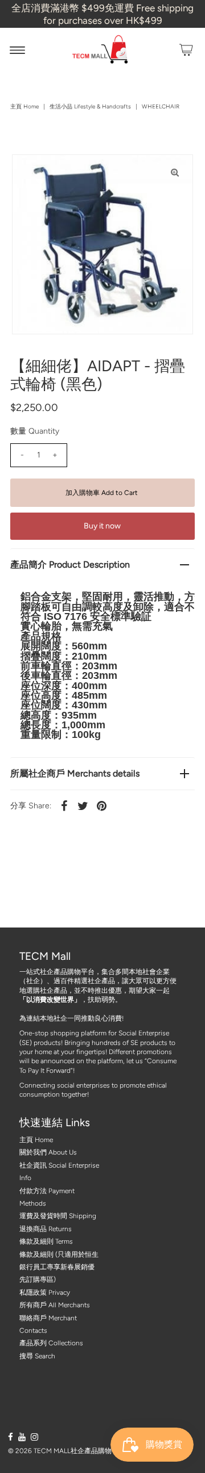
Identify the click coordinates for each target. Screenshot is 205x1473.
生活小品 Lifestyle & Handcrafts (90, 106)
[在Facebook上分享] (64, 805)
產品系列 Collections (51, 1343)
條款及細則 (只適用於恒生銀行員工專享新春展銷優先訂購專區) (59, 1267)
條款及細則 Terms (46, 1241)
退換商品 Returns (45, 1229)
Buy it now (102, 526)
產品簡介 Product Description (70, 564)
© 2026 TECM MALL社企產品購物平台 (66, 1451)
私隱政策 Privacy (44, 1292)
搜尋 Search (37, 1356)
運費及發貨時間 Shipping (57, 1216)
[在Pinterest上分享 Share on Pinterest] (101, 805)
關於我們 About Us (48, 1152)
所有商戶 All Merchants (54, 1305)
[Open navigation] (17, 50)
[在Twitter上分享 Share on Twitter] (83, 805)
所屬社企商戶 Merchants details (75, 773)
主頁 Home (24, 106)
